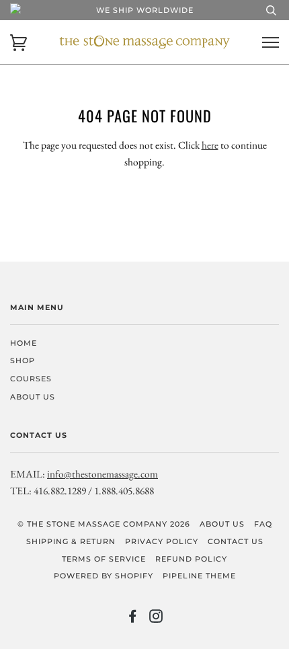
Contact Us (235, 541)
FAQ (263, 524)
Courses (31, 378)
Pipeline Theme (199, 575)
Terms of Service (104, 559)
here (210, 145)
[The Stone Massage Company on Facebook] (133, 618)
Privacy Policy (161, 541)
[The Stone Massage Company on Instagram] (156, 618)
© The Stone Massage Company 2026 (103, 524)
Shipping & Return (71, 541)
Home (23, 343)
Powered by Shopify (103, 575)
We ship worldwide (145, 10)
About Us (32, 397)
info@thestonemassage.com (102, 474)
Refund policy (191, 559)
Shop (22, 360)
